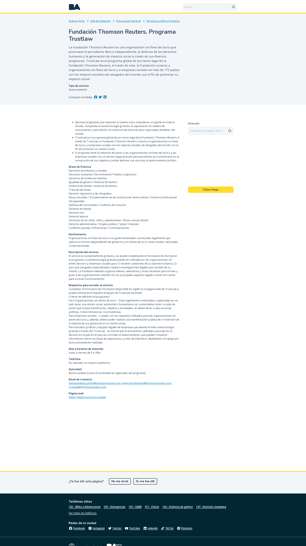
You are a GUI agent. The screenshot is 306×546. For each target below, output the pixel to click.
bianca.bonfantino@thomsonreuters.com (146, 383)
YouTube (134, 528)
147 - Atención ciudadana (211, 506)
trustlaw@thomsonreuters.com (87, 387)
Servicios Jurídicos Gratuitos (163, 21)
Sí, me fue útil (145, 481)
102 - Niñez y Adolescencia (84, 506)
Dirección (194, 123)
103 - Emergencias (114, 506)
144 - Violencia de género (177, 506)
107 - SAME (135, 506)
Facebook (79, 528)
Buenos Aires (77, 21)
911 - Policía (152, 506)
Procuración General (128, 21)
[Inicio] (74, 7)
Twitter (116, 528)
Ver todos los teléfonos (83, 513)
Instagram (99, 528)
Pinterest (186, 528)
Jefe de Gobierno (100, 21)
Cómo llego (211, 189)
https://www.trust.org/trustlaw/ (87, 397)
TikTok (169, 528)
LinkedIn (153, 528)
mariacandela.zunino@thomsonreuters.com (95, 383)
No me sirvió (119, 481)
